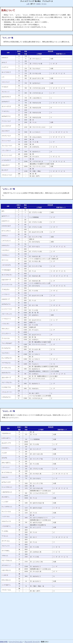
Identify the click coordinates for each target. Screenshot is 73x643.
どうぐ (44, 4)
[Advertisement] (36, 617)
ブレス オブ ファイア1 (32, 641)
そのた (38, 4)
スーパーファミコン (16, 641)
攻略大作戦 (3, 641)
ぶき (27, 4)
